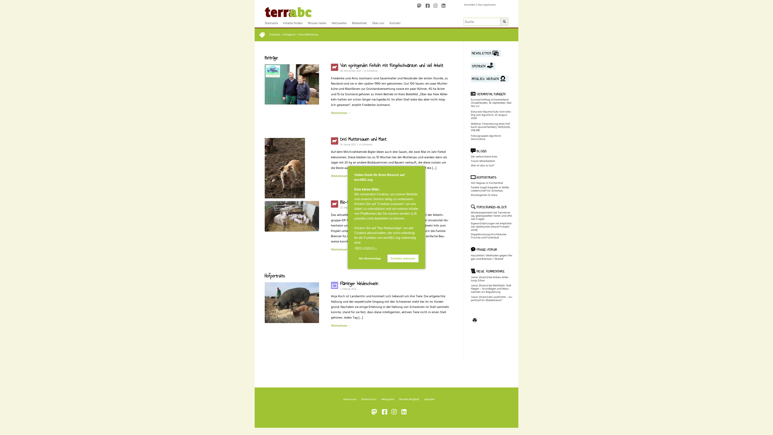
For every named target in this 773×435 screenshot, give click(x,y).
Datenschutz (368, 399)
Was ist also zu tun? (482, 165)
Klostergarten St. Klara (484, 195)
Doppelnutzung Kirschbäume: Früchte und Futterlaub (489, 236)
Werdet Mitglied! (409, 399)
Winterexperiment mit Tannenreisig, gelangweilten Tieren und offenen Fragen (492, 215)
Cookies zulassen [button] (403, 258)
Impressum (349, 399)
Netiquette (387, 399)
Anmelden (469, 5)
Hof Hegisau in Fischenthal (487, 183)
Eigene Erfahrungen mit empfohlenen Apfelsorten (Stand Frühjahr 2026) (491, 226)
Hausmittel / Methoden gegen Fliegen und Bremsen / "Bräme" (492, 257)
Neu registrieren (487, 5)
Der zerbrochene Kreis (484, 156)
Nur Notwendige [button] (370, 258)
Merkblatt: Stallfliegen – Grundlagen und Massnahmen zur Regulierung (491, 288)
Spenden (429, 399)
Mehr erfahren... (366, 248)
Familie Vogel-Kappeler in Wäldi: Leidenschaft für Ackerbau (490, 189)
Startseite (274, 34)
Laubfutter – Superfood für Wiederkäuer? (492, 298)
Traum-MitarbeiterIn (483, 161)
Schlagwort (289, 34)
